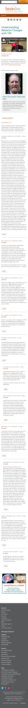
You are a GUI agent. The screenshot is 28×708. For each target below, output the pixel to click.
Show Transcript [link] (7, 54)
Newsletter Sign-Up (6, 624)
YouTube (9, 688)
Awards (3, 612)
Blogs (2, 668)
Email (14, 20)
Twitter (11, 20)
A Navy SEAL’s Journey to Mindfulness (11, 674)
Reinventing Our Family (7, 682)
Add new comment (7, 118)
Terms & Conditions (6, 628)
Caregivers (4, 638)
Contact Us (23, 703)
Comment (20, 20)
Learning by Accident (6, 678)
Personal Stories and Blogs (8, 656)
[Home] (14, 9)
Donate (24, 1)
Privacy (3, 626)
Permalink (3, 138)
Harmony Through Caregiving (9, 672)
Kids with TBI (4, 644)
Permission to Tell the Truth (8, 680)
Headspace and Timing (7, 676)
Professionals (4, 640)
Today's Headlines (6, 664)
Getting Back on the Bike (7, 670)
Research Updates (6, 662)
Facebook (8, 20)
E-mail (8, 700)
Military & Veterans (6, 642)
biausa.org (18, 405)
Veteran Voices (5, 658)
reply (4, 234)
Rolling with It (4, 684)
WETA (2, 622)
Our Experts (4, 614)
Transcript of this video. (14, 64)
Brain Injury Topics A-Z (7, 631)
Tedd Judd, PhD (5, 55)
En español (4, 652)
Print (17, 20)
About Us (3, 608)
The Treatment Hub (6, 650)
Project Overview (5, 610)
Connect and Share (6, 620)
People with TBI (5, 636)
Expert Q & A (4, 654)
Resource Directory (6, 660)
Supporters (4, 618)
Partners (3, 616)
